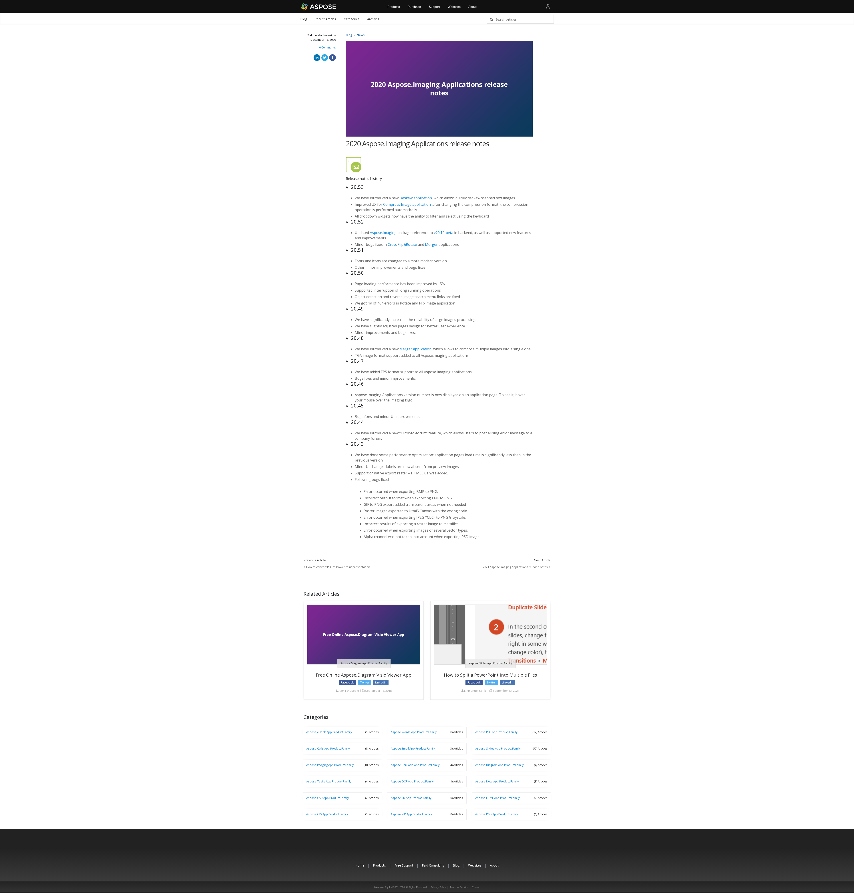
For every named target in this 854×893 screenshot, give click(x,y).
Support (434, 6)
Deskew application (415, 198)
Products (393, 6)
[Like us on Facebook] (417, 849)
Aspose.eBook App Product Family (329, 732)
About (472, 6)
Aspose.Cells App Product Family (328, 748)
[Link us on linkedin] (437, 849)
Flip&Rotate (407, 244)
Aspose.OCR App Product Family (412, 781)
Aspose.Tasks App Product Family (328, 781)
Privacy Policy (438, 887)
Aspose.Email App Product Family (413, 748)
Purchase (414, 6)
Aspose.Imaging (383, 232)
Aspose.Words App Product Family (414, 732)
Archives (373, 19)
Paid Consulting (433, 865)
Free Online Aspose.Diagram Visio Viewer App (363, 675)
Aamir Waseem (348, 691)
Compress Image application (407, 204)
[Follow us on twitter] (427, 849)
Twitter (364, 682)
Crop (392, 244)
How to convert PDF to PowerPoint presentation (338, 567)
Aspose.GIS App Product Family (327, 814)
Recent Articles (325, 19)
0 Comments (327, 47)
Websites (454, 6)
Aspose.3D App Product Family (411, 798)
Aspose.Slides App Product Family (490, 663)
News (361, 35)
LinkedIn (381, 682)
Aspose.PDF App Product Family (496, 732)
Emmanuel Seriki (475, 691)
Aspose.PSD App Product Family (496, 814)
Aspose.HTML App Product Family (497, 798)
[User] (548, 6)
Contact (476, 887)
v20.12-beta (443, 232)
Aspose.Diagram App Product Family (363, 663)
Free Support (404, 865)
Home (359, 865)
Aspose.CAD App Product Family (327, 798)
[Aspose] (318, 6)
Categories (351, 19)
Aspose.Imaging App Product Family (330, 765)
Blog (303, 19)
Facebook (347, 682)
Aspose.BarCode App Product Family (415, 765)
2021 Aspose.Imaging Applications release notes (515, 567)
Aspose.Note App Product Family (497, 781)
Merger (431, 244)
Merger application (415, 349)
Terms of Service (459, 887)
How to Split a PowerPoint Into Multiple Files (490, 675)
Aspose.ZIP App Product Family (411, 814)
